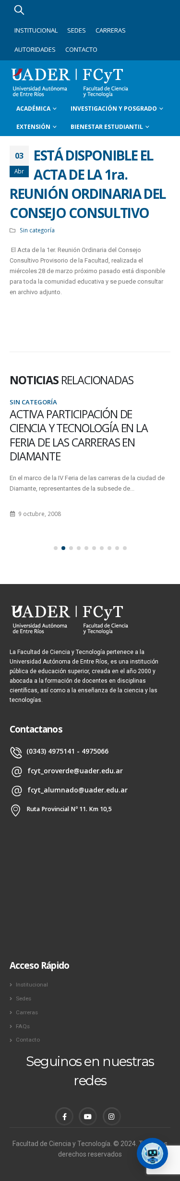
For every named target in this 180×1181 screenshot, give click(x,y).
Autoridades (35, 49)
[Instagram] (112, 1116)
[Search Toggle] (19, 9)
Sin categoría (37, 230)
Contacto (81, 49)
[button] (56, 548)
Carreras (111, 30)
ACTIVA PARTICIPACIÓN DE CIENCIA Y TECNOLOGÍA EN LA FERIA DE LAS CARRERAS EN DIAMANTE (79, 435)
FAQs (23, 1026)
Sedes (76, 30)
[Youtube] (88, 1116)
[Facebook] (64, 1116)
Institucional (36, 30)
